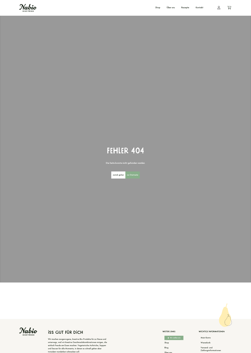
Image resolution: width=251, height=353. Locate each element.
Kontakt (199, 7)
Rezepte (185, 7)
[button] (118, 175)
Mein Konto (206, 337)
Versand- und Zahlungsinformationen (211, 349)
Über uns (171, 7)
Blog (166, 347)
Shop (157, 7)
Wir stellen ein (175, 338)
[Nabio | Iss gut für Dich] (28, 8)
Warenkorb (205, 342)
